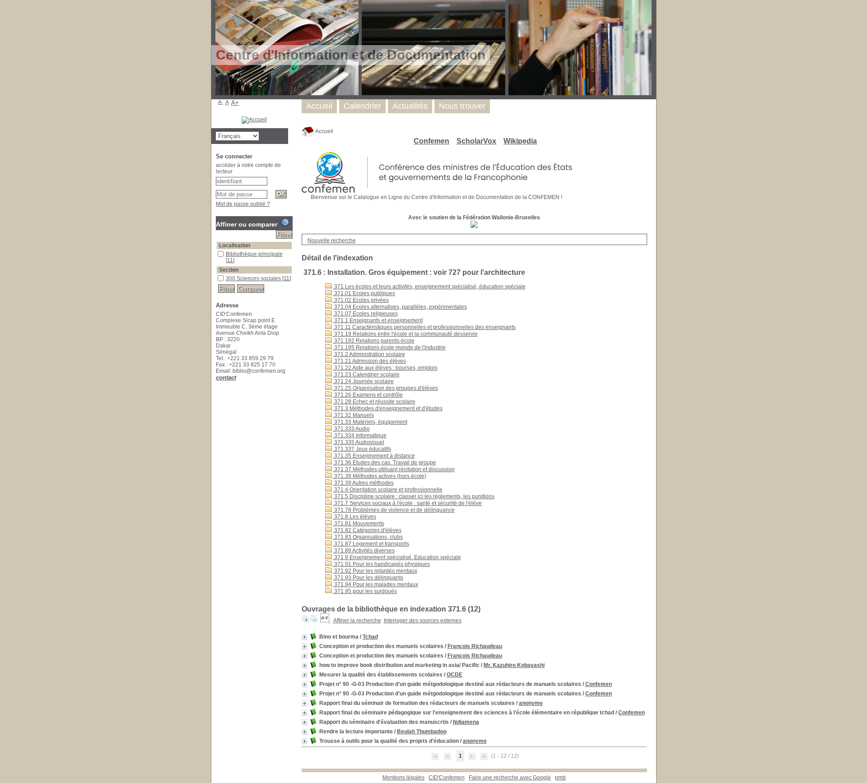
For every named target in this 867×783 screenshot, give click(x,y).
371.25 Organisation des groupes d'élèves (385, 388)
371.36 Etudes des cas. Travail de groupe (384, 462)
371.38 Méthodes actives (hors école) (379, 476)
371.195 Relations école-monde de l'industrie (389, 347)
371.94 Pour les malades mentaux (375, 584)
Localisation (234, 245)
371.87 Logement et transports (371, 544)
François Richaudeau (474, 646)
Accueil (323, 131)
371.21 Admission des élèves (369, 361)
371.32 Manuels (353, 415)
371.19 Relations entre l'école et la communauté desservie (405, 334)
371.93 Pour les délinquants (368, 578)
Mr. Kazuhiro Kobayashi (514, 665)
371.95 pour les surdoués (365, 591)
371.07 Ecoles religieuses (365, 313)
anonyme (531, 703)
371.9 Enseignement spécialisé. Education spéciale (397, 557)
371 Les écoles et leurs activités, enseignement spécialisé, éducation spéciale (429, 286)
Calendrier (362, 106)
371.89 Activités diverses (364, 550)
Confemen (431, 141)
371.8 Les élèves (354, 517)
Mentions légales (403, 777)
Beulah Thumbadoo (422, 731)
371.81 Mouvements (358, 523)
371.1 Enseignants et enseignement (378, 320)
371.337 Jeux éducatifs (362, 449)
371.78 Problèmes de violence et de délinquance (394, 510)
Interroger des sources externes (422, 620)
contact (226, 377)
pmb (560, 777)
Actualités (410, 106)
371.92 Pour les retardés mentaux (375, 571)
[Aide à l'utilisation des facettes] (285, 222)
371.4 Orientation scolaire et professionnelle (388, 489)
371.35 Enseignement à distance (374, 456)
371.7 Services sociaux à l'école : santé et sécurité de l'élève (407, 503)
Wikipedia (520, 141)
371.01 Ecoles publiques (364, 293)
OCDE (454, 675)
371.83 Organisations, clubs (368, 537)
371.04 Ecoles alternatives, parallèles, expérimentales (400, 307)
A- (220, 102)
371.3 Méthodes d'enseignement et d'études (388, 408)
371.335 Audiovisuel (358, 442)
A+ (235, 102)
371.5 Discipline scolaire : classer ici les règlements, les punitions (413, 496)
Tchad (370, 637)
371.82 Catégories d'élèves (367, 530)
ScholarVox (476, 141)
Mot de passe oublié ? (243, 204)
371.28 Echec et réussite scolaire (374, 401)
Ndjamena (466, 722)
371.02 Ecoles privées (361, 300)
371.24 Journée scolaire (363, 381)
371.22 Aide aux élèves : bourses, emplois (385, 368)
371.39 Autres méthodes (363, 483)
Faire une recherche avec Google (510, 777)
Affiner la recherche (357, 620)
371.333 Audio (351, 429)
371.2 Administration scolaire (369, 354)
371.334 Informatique (360, 435)
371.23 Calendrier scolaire (366, 374)
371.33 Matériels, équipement (370, 422)
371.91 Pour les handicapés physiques (381, 564)
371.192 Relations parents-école (374, 341)
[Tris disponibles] (325, 620)
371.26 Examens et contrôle (368, 395)
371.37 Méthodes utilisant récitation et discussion (394, 469)
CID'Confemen (447, 777)
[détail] (305, 637)
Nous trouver (462, 106)
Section (228, 270)
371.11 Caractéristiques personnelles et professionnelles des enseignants (424, 327)
